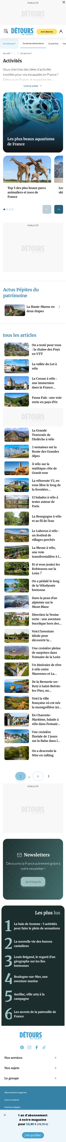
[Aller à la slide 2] (7, 209)
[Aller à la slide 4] (12, 209)
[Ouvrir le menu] (6, 31)
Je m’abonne (47, 31)
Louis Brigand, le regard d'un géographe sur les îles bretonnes (34, 961)
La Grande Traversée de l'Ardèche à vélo (43, 435)
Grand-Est (53, 43)
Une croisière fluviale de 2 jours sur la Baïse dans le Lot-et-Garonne (45, 736)
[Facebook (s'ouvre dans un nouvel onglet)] (36, 1047)
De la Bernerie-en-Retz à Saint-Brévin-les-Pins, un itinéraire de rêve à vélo (46, 686)
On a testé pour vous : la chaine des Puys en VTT (46, 349)
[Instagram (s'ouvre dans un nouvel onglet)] (29, 1047)
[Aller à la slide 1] (4, 209)
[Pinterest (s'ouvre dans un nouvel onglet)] (22, 1047)
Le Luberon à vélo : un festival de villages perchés (45, 535)
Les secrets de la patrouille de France (35, 1014)
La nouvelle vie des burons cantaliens (33, 944)
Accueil (6, 53)
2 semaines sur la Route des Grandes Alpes (45, 451)
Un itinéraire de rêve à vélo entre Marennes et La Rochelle (46, 669)
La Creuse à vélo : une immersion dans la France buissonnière (44, 383)
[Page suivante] (48, 776)
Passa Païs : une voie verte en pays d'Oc (47, 400)
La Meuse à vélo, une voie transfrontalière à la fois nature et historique (46, 552)
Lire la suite (31, 85)
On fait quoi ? (9, 43)
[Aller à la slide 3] (10, 209)
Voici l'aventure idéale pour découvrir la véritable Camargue (46, 635)
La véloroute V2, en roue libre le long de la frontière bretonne (46, 485)
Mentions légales (12, 1107)
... (15, 53)
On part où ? (26, 53)
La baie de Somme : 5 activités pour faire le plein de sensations (37, 926)
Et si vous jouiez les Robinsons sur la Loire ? (46, 569)
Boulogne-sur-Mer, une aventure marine (31, 979)
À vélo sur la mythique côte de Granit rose (44, 468)
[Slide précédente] (47, 209)
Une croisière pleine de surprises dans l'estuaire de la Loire (46, 652)
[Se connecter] (61, 31)
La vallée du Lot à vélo (44, 366)
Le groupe (11, 1078)
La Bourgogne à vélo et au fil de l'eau (46, 519)
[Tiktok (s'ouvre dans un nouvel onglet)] (44, 1047)
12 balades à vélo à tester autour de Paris (45, 501)
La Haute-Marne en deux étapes (41, 309)
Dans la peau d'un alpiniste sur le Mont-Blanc (44, 602)
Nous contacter (11, 1099)
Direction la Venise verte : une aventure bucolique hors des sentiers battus (46, 619)
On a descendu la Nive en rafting (44, 753)
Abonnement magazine (15, 1092)
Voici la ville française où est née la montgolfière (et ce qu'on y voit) (46, 703)
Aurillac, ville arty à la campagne (29, 996)
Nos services (13, 1058)
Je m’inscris (33, 882)
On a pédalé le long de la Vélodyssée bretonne (45, 585)
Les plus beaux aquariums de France (30, 141)
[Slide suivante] (58, 209)
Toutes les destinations (33, 43)
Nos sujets (11, 1068)
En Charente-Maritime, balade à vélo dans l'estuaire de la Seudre (45, 719)
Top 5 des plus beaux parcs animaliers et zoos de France (27, 192)
